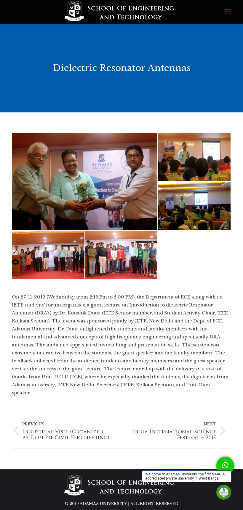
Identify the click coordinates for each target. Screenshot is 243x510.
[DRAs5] (121, 255)
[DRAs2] (194, 157)
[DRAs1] (85, 181)
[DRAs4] (48, 255)
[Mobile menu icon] (227, 12)
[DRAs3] (194, 206)
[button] (225, 466)
